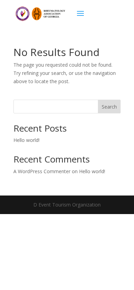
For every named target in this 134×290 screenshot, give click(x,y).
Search (109, 106)
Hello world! (26, 140)
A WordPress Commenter (41, 171)
